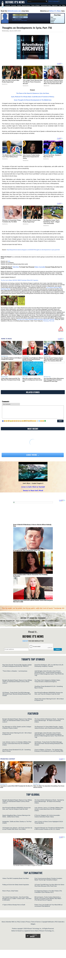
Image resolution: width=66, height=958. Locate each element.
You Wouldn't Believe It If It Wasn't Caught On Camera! (11, 358)
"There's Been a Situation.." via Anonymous (14, 671)
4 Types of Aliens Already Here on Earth (13, 904)
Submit (58, 649)
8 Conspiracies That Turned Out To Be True (26, 550)
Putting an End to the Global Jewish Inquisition (15, 884)
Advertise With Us (11, 921)
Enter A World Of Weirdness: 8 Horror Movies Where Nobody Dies (32, 525)
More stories (24, 20)
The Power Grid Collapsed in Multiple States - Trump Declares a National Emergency (48, 680)
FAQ (18, 921)
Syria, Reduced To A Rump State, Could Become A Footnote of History (32, 96)
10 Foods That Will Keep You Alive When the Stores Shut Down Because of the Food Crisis (49, 885)
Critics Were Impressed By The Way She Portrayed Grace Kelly (10, 379)
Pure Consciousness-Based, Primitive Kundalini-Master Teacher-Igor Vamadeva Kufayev (48, 879)
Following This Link (48, 321)
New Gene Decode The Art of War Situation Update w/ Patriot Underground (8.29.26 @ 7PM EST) (17, 665)
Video (63, 5)
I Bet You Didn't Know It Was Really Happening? (31, 220)
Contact (23, 921)
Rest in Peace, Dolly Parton (10, 891)
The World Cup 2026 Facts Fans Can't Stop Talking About (12, 155)
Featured (7, 5)
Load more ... (32, 455)
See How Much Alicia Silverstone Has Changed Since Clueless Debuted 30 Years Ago (54, 380)
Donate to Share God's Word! (33, 490)
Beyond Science (26, 5)
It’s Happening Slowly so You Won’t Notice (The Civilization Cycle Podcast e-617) (48, 891)
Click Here (16, 267)
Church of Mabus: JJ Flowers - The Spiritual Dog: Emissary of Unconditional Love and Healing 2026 (49, 750)
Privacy (28, 921)
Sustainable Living (46, 5)
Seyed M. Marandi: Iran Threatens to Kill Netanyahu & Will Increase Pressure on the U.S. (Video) (49, 828)
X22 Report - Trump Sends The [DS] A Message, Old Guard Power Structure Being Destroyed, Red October (16, 694)
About (3, 921)
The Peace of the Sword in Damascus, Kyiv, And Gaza (32, 93)
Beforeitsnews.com (14, 11)
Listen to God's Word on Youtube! (33, 487)
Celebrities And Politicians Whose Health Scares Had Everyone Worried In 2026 (32, 359)
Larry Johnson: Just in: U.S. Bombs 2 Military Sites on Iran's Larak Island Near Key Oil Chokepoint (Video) (16, 743)
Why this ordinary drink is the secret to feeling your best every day (32, 380)
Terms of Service (36, 921)
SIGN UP (25, 641)
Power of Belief (35, 5)
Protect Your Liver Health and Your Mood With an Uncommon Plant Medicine (48, 905)
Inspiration (55, 5)
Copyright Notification (48, 921)
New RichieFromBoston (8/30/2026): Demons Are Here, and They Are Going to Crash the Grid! (49, 693)
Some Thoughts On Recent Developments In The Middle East (32, 100)
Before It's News (15, 2)
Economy (13, 5)
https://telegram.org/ (22, 621)
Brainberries (5, 158)
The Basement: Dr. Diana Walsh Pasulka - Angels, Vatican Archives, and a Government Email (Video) (49, 727)
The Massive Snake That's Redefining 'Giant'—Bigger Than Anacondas (51, 221)
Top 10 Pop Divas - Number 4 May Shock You (52, 155)
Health (19, 5)
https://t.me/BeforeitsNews (50, 621)
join (9, 261)
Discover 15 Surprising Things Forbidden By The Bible (11, 220)
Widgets (33, 924)
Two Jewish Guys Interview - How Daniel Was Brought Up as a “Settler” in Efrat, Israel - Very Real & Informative (16, 898)
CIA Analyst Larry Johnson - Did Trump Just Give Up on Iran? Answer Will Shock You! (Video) (17, 828)
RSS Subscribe (59, 921)
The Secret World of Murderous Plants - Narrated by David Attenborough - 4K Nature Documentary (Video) (49, 720)
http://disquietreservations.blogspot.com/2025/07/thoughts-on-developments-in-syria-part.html (33, 249)
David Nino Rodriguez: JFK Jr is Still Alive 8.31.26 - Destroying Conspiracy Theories (49, 665)
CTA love (25, 376)
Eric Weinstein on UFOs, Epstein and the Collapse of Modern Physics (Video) (16, 727)
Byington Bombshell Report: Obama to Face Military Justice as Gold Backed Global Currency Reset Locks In (17, 681)
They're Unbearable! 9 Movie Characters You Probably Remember (30, 575)
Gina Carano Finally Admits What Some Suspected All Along (31, 156)
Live (60, 5)
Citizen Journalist (39, 267)
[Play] (33, 472)
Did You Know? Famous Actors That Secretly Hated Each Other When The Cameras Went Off (53, 359)
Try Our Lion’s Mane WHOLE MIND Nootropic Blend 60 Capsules (19, 280)
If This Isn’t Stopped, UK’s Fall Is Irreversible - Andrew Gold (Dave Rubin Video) (47, 816)
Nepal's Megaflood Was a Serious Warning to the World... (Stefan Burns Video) (16, 816)
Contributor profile (16, 20)
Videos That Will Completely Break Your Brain (15, 878)
